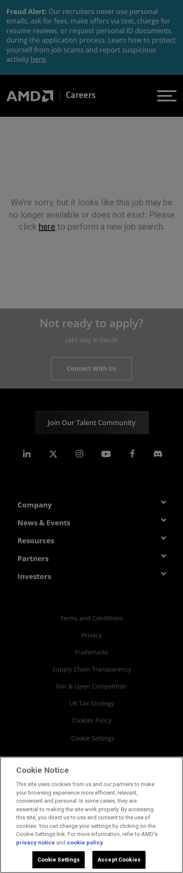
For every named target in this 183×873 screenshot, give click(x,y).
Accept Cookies (118, 859)
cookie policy (85, 842)
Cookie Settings (58, 859)
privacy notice (35, 842)
